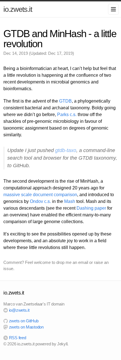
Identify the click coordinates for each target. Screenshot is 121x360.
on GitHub (23, 320)
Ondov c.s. (40, 201)
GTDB (65, 101)
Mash (69, 201)
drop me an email (72, 262)
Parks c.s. (67, 114)
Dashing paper (91, 208)
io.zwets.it (17, 9)
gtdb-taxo (65, 150)
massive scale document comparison (40, 194)
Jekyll (62, 343)
